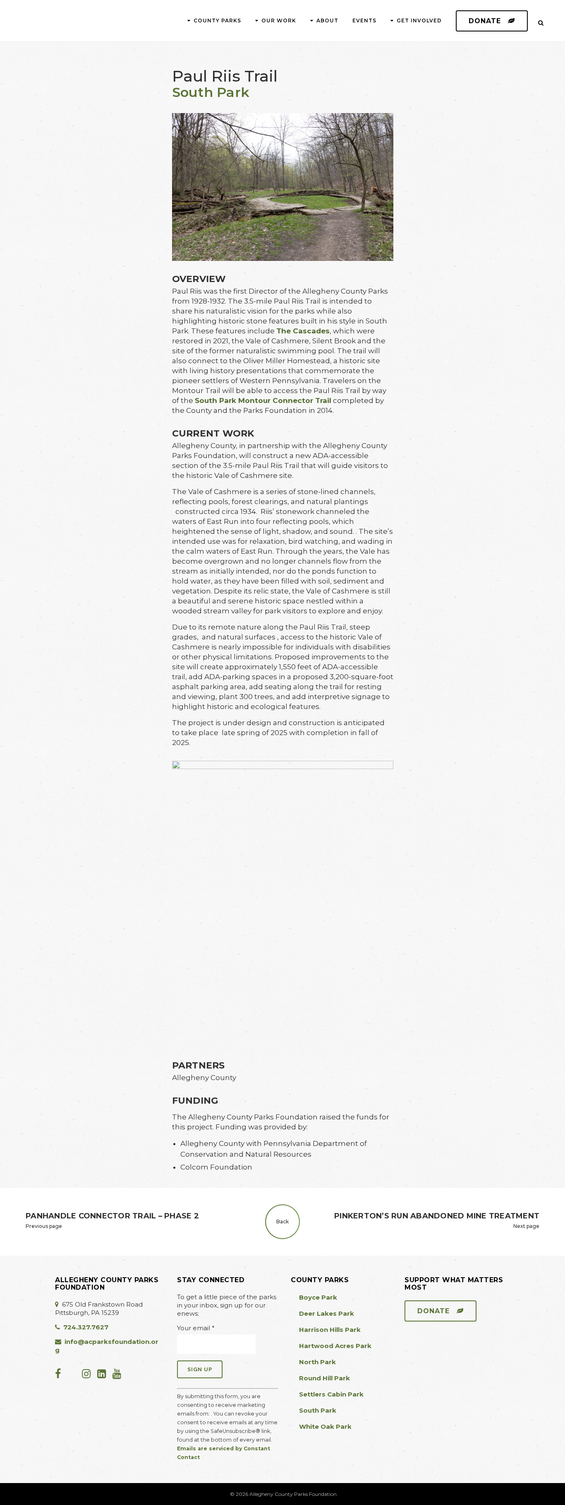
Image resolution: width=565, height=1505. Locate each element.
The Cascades (303, 331)
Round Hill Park (324, 1378)
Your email (196, 1328)
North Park (317, 1362)
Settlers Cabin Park (331, 1394)
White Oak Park (325, 1426)
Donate (485, 21)
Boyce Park (318, 1297)
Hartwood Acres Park (335, 1346)
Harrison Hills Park (330, 1330)
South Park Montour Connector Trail (263, 400)
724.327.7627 (85, 1327)
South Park (211, 92)
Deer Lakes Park (326, 1313)
